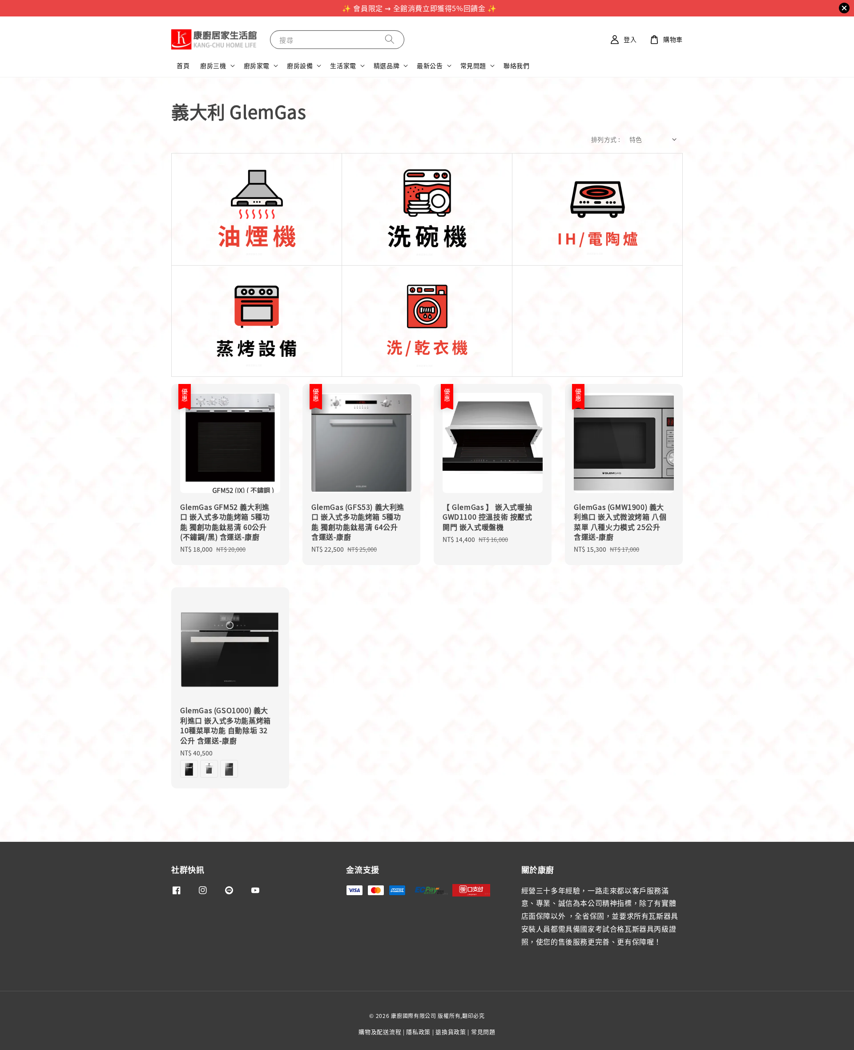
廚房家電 (257, 65)
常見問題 (473, 65)
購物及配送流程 (380, 1031)
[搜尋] (389, 39)
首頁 (183, 65)
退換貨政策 (450, 1031)
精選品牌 (386, 65)
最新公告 (430, 65)
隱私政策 (418, 1031)
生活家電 (343, 65)
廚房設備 (300, 65)
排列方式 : (605, 139)
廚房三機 (213, 65)
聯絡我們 (516, 65)
